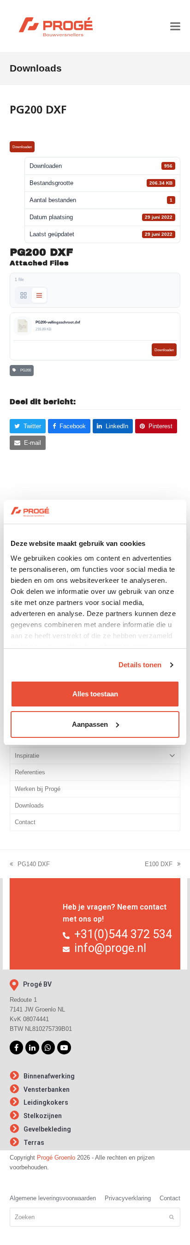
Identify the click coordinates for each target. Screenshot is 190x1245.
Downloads (29, 805)
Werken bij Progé (37, 788)
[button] (175, 26)
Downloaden (22, 147)
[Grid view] (23, 295)
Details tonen (140, 665)
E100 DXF (158, 865)
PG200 (24, 370)
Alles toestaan (95, 694)
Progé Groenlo (56, 1157)
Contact (25, 822)
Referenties (30, 772)
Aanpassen (90, 724)
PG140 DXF (30, 865)
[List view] (39, 295)
